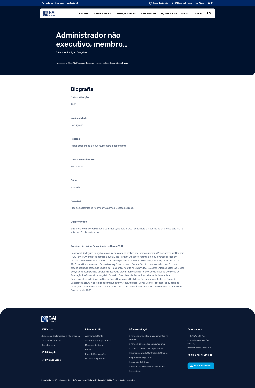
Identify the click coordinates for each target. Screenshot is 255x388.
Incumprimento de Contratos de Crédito (148, 353)
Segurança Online (169, 13)
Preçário (89, 349)
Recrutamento (48, 345)
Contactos (197, 13)
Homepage (60, 63)
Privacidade (134, 371)
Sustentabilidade (148, 13)
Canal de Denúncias (51, 340)
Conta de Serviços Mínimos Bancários (147, 366)
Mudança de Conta (94, 345)
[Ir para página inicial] (49, 13)
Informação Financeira (126, 13)
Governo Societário (102, 13)
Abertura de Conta (94, 336)
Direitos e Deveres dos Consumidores (147, 344)
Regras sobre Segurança (140, 357)
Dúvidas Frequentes (95, 358)
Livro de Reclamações (95, 354)
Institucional (72, 3)
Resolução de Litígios (139, 362)
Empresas (59, 3)
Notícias (184, 13)
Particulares (47, 3)
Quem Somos (83, 13)
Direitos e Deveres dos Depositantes (146, 348)
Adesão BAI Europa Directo (98, 340)
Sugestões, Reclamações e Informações (60, 336)
